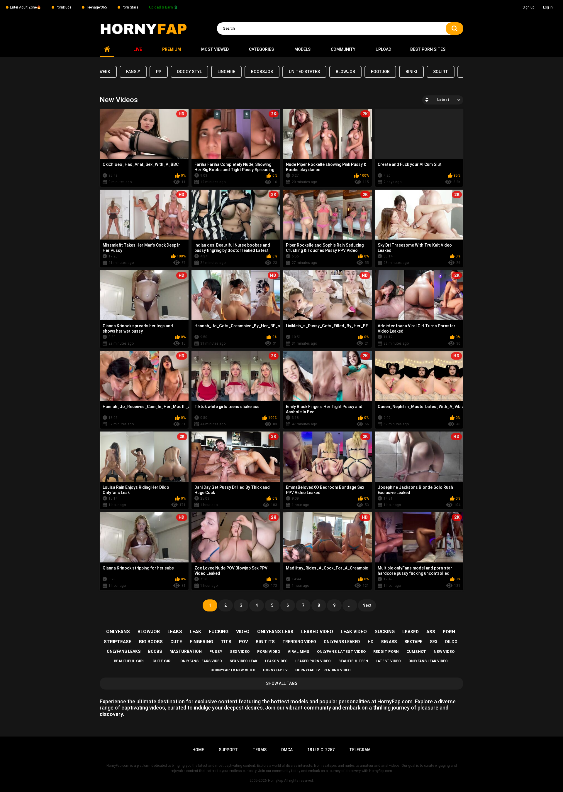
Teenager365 (96, 7)
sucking (384, 631)
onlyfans (118, 631)
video (243, 631)
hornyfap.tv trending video (323, 670)
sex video (240, 651)
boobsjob (262, 71)
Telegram (360, 749)
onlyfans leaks (123, 651)
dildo (451, 641)
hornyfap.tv (275, 670)
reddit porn (386, 651)
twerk (103, 71)
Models (302, 49)
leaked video (317, 631)
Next (367, 605)
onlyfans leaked (342, 641)
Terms (259, 749)
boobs (155, 651)
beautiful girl (129, 661)
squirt (440, 71)
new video (444, 651)
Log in (548, 7)
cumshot (416, 651)
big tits (265, 641)
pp (158, 71)
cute (176, 641)
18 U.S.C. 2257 (321, 749)
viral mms (298, 651)
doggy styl (189, 71)
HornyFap (275, 780)
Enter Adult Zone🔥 (25, 7)
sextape (413, 641)
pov (243, 641)
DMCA (287, 749)
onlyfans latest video (341, 651)
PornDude (63, 7)
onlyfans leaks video (201, 661)
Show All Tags (281, 683)
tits (226, 641)
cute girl (162, 661)
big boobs (151, 641)
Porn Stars (130, 7)
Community (343, 49)
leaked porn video (313, 661)
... (350, 605)
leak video (354, 631)
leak (195, 631)
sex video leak (243, 661)
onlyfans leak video (428, 661)
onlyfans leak (275, 631)
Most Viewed (215, 49)
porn (449, 631)
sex (433, 641)
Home (107, 49)
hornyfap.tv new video (233, 670)
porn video (268, 651)
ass (430, 631)
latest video (388, 661)
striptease (117, 641)
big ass (389, 641)
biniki (411, 71)
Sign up (528, 7)
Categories (261, 49)
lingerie (226, 71)
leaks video (276, 661)
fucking (218, 631)
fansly (133, 71)
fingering (201, 641)
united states (304, 71)
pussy (215, 651)
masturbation (185, 651)
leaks (174, 631)
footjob (380, 71)
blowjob (345, 71)
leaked (410, 631)
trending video (299, 641)
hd (371, 641)
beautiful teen (353, 661)
